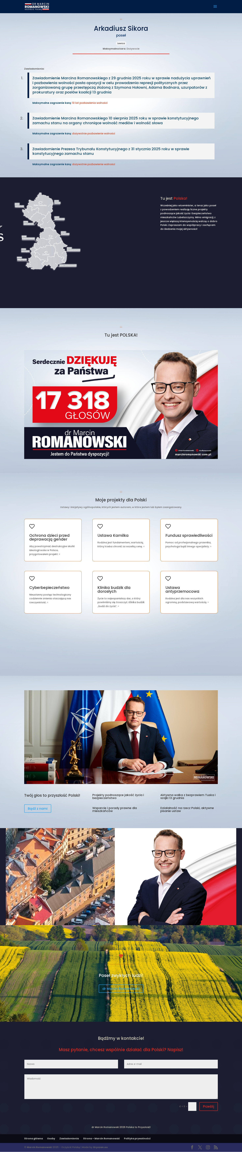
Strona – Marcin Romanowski (101, 1138)
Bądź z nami (38, 808)
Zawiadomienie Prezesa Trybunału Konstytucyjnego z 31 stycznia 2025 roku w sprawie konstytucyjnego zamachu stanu (110, 151)
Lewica (121, 43)
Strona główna (33, 1138)
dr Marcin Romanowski (121, 988)
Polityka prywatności (137, 1138)
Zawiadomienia (69, 1138)
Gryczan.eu (100, 1147)
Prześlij (208, 1106)
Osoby (51, 1138)
